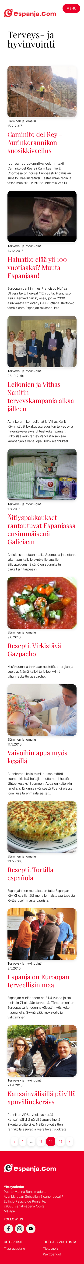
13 (40, 1141)
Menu (71, 8)
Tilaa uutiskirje (14, 1248)
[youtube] (30, 1228)
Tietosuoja (50, 1248)
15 (60, 1141)
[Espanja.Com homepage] (15, 14)
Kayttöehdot (52, 1254)
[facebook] (8, 1228)
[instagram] (19, 1228)
